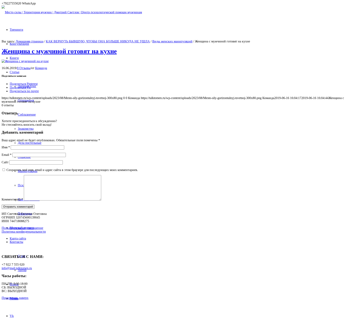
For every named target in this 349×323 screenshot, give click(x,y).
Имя (6, 147)
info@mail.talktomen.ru (17, 268)
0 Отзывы (23, 68)
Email (7, 154)
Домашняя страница (29, 41)
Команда (41, 68)
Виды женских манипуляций (172, 41)
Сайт (5, 162)
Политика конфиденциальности (24, 231)
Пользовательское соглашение (22, 228)
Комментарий (12, 199)
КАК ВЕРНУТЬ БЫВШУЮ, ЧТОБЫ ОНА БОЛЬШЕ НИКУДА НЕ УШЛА (98, 41)
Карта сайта (18, 238)
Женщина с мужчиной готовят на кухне (59, 51)
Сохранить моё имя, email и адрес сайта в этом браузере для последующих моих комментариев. (72, 170)
